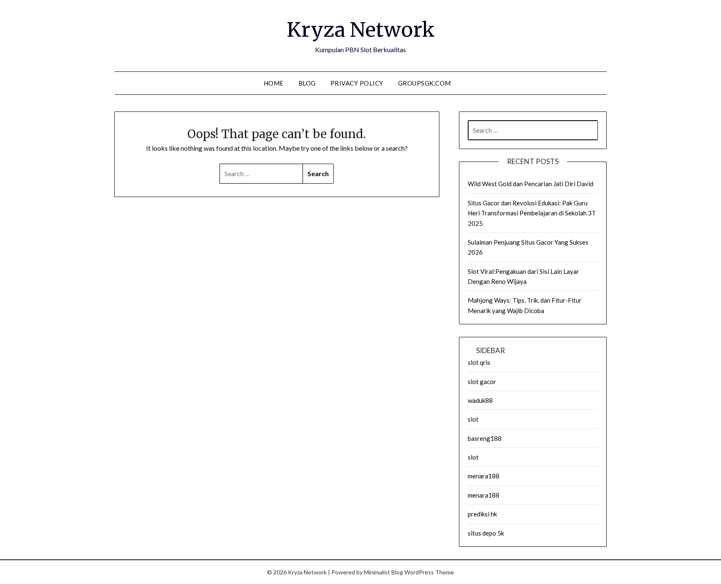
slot (473, 419)
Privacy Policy (356, 83)
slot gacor (482, 381)
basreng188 (485, 438)
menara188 (483, 476)
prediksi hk (482, 514)
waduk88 (480, 400)
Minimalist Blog (383, 572)
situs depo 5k (486, 533)
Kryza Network (361, 29)
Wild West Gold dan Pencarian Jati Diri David (530, 183)
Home (274, 83)
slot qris (479, 362)
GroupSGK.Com (424, 83)
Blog (307, 83)
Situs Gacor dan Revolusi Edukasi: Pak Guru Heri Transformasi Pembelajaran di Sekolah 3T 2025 (532, 213)
